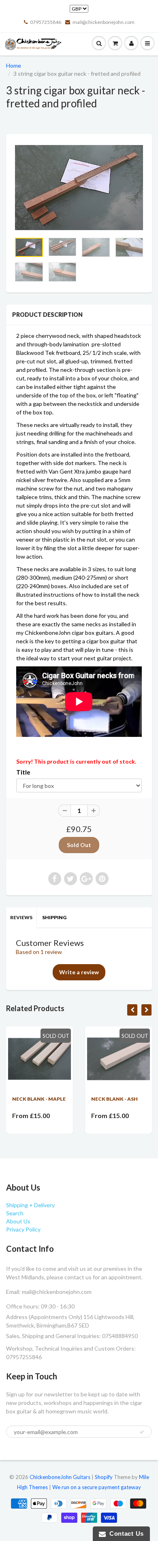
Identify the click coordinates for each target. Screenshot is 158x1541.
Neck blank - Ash (114, 1099)
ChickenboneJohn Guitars (60, 1477)
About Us (18, 1221)
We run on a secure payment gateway (96, 1487)
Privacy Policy (23, 1229)
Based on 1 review (39, 951)
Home (13, 65)
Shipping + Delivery (30, 1205)
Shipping (54, 917)
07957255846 (45, 22)
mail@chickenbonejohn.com (104, 22)
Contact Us (125, 1533)
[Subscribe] (142, 1432)
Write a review (79, 972)
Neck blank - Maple (39, 1099)
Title (23, 772)
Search (14, 1213)
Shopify (104, 1477)
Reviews (21, 917)
